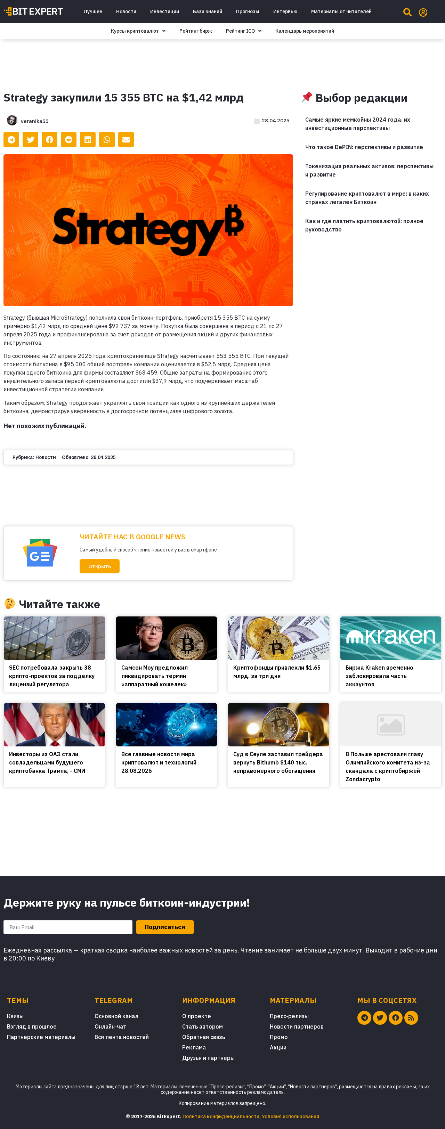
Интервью (285, 11)
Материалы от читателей (341, 11)
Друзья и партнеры (208, 1057)
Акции (278, 1047)
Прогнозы (247, 11)
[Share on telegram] (11, 139)
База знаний (207, 11)
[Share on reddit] (68, 139)
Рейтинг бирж (195, 31)
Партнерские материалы (41, 1036)
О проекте (196, 1016)
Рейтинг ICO (240, 31)
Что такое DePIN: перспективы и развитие (364, 147)
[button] (100, 566)
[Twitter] (380, 1018)
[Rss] (411, 1018)
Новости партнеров (297, 1026)
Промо (279, 1036)
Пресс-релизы (289, 1016)
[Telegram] (364, 1018)
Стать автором (202, 1026)
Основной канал (116, 1016)
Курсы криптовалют (135, 31)
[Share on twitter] (30, 139)
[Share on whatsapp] (107, 139)
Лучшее (92, 11)
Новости (126, 11)
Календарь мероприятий (304, 31)
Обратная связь (203, 1036)
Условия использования (290, 1116)
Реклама (194, 1047)
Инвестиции (164, 11)
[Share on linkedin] (88, 139)
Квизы (15, 1016)
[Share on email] (126, 139)
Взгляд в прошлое (32, 1026)
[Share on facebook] (49, 139)
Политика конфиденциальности (221, 1116)
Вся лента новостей (122, 1036)
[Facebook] (396, 1018)
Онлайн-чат (110, 1026)
